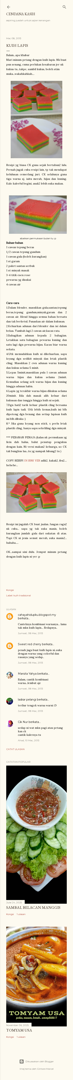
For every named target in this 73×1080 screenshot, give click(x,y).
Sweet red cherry (29, 644)
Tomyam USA (19, 1030)
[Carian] (64, 6)
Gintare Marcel (45, 1068)
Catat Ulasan (15, 749)
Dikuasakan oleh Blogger (40, 1061)
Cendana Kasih (20, 14)
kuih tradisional (22, 595)
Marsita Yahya (27, 673)
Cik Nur (23, 722)
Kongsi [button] (10, 590)
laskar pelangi (27, 699)
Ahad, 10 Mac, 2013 (28, 740)
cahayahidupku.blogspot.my (37, 615)
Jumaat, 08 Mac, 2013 (30, 633)
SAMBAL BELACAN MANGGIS (33, 907)
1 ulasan (21, 914)
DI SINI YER (32, 460)
